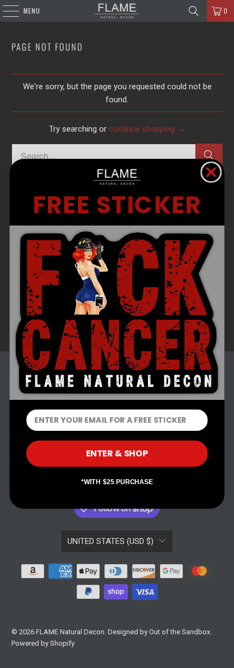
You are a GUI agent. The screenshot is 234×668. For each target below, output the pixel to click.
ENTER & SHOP (117, 454)
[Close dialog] (210, 172)
